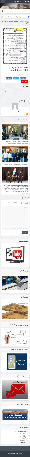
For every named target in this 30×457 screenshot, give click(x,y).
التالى (4, 91)
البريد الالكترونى (9, 74)
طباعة (17, 74)
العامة (5, 73)
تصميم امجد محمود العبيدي (15, 453)
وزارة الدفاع (23, 435)
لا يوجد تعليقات (25, 74)
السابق (25, 86)
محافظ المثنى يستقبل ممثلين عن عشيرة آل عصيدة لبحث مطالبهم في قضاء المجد (17, 142)
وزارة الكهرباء (23, 437)
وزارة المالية (23, 442)
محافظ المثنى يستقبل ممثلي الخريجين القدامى (16, 164)
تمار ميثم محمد (22, 73)
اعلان (28, 88)
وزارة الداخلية (23, 433)
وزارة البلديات (23, 439)
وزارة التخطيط (23, 440)
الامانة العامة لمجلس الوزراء (19, 432)
